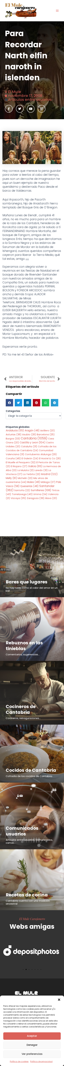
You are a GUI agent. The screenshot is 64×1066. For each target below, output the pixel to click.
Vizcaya (18, 498)
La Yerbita (31, 474)
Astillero (47, 430)
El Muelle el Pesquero (21, 462)
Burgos (13, 438)
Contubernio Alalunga (41, 454)
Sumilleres (41, 490)
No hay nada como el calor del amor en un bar (32, 589)
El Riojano (19, 466)
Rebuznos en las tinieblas (24, 646)
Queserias (29, 486)
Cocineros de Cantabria (21, 709)
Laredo (41, 470)
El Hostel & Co (50, 458)
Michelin (25, 478)
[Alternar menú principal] (57, 10)
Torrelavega (22, 494)
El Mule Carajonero (32, 919)
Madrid (49, 474)
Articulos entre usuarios (30, 99)
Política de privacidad (41, 1061)
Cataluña (29, 446)
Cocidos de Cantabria (31, 770)
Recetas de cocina (27, 895)
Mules (33, 482)
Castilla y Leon (32, 442)
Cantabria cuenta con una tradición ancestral (28, 902)
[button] (59, 999)
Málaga (48, 482)
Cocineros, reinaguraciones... (23, 718)
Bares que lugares (26, 582)
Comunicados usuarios (22, 831)
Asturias (13, 434)
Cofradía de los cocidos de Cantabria (29, 776)
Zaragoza (35, 498)
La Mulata (25, 470)
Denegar (32, 1045)
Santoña (22, 490)
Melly (11, 478)
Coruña (13, 458)
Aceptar (32, 1036)
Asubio (29, 434)
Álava (51, 498)
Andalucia (15, 430)
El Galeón (29, 458)
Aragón (32, 430)
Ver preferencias (32, 1054)
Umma (40, 494)
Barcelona (46, 434)
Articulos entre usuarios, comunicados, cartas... (29, 841)
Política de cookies (19, 1061)
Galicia (35, 466)
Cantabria (34, 438)
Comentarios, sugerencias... (23, 654)
